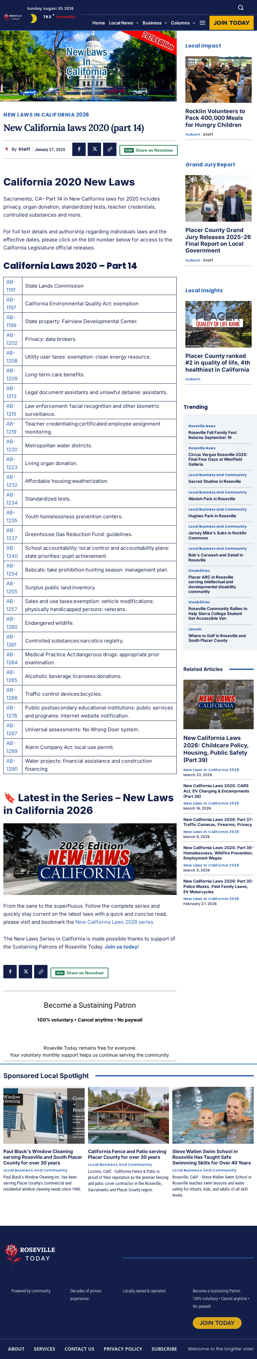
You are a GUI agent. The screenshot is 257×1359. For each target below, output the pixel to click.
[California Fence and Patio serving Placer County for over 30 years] (128, 1115)
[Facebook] (79, 149)
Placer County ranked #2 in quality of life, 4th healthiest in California (217, 363)
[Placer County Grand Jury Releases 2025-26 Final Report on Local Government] (218, 198)
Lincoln (194, 629)
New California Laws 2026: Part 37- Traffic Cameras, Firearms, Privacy (218, 822)
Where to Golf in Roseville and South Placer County (217, 638)
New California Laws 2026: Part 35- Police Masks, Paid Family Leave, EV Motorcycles (218, 886)
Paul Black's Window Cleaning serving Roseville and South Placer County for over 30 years (42, 1156)
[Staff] (7, 149)
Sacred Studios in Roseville (214, 481)
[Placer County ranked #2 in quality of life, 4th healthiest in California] (218, 324)
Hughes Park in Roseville (212, 515)
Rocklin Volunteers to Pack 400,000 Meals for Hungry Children (215, 118)
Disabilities (199, 571)
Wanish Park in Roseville (211, 498)
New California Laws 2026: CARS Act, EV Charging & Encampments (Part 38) (216, 791)
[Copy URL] (109, 149)
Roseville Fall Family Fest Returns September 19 (212, 435)
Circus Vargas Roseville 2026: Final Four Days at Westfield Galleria (218, 459)
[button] (241, 7)
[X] (94, 149)
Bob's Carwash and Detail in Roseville (215, 557)
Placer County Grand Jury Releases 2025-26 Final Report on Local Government (218, 240)
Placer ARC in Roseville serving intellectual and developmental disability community (212, 584)
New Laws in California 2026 (46, 114)
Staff (24, 149)
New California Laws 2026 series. (115, 922)
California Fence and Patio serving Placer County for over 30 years (127, 1154)
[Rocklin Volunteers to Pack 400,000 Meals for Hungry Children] (218, 79)
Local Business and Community (217, 475)
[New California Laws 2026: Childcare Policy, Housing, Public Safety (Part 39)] (218, 704)
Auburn (192, 134)
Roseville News (202, 426)
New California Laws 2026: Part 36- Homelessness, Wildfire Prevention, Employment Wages (218, 852)
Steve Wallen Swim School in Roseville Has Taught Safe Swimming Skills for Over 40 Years (211, 1156)
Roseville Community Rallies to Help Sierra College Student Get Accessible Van (217, 613)
